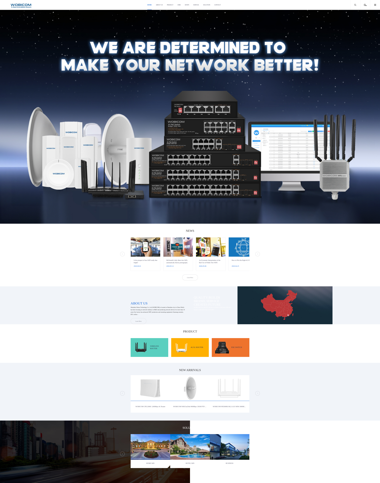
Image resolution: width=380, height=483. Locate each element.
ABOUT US (159, 5)
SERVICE (196, 5)
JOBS (179, 5)
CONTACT (217, 5)
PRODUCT (170, 5)
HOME (149, 5)
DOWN (187, 5)
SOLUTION (206, 5)
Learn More (190, 277)
